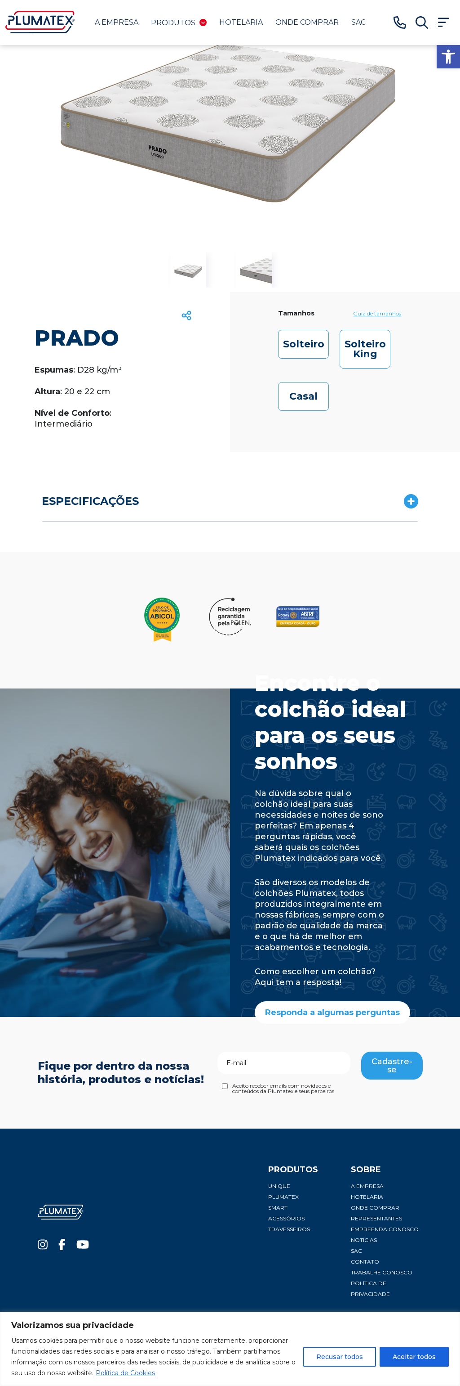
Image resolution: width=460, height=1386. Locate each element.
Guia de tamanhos (377, 313)
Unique (279, 1186)
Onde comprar (307, 22)
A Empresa (116, 22)
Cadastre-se (392, 1066)
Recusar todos (339, 1357)
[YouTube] (82, 1246)
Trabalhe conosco (381, 1272)
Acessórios (286, 1218)
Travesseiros (289, 1229)
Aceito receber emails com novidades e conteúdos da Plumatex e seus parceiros (283, 1088)
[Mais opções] (444, 22)
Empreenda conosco (385, 1229)
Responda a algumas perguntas (332, 1012)
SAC (358, 22)
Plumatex (283, 1196)
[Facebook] (62, 1246)
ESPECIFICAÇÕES (90, 501)
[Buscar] (422, 22)
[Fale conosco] (400, 22)
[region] (230, 1349)
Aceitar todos (414, 1357)
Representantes (376, 1218)
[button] (448, 56)
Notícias (364, 1240)
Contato (365, 1261)
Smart (278, 1207)
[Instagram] (43, 1246)
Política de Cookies (125, 1373)
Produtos (173, 22)
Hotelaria (241, 22)
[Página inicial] (40, 31)
